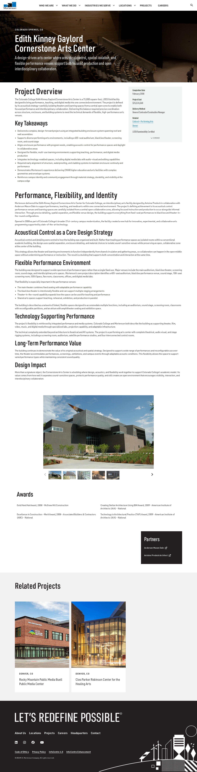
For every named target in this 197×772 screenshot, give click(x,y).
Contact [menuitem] (95, 733)
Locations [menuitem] (125, 5)
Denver (135, 125)
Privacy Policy (39, 751)
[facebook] (35, 742)
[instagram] (27, 742)
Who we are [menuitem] (46, 5)
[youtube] (42, 742)
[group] (98, 432)
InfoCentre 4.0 (56, 751)
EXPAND (156, 138)
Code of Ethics (22, 751)
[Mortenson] (10, 5)
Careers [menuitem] (163, 5)
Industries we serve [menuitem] (98, 5)
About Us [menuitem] (20, 733)
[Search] (192, 5)
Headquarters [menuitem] (79, 733)
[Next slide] (152, 474)
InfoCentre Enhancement (78, 751)
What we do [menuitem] (69, 5)
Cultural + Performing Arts (143, 121)
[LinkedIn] (19, 742)
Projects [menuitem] (146, 5)
